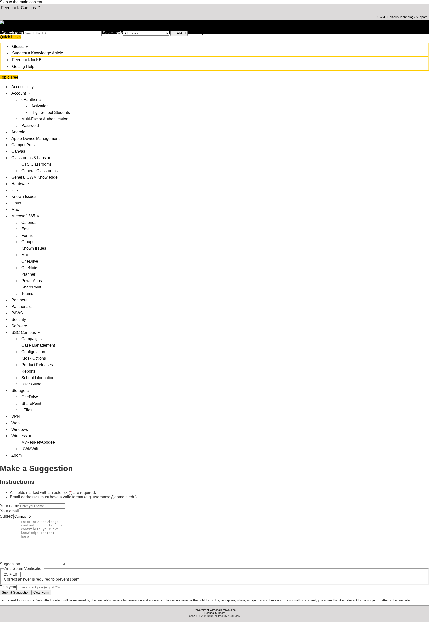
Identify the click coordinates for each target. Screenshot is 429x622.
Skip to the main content (21, 2)
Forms (27, 235)
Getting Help (23, 66)
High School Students (50, 112)
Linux (16, 203)
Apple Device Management (35, 138)
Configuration (33, 352)
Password (30, 125)
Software (19, 326)
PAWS (17, 313)
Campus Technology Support (407, 17)
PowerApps (31, 281)
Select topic (113, 33)
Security (18, 319)
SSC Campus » (25, 332)
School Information (37, 378)
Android (18, 132)
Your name (9, 506)
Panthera (19, 300)
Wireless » (21, 436)
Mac (15, 209)
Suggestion (10, 564)
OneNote (29, 268)
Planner (28, 274)
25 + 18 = (12, 574)
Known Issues (23, 196)
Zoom (16, 455)
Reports (28, 371)
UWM (381, 17)
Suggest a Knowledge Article (37, 53)
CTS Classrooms (36, 164)
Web (15, 423)
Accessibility (22, 87)
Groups (27, 242)
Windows (19, 429)
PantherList (21, 306)
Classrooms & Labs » (30, 158)
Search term (12, 33)
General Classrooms (39, 171)
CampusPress (23, 145)
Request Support (214, 612)
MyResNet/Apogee (38, 442)
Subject (6, 516)
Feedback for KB (27, 60)
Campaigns (31, 339)
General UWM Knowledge (34, 177)
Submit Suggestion (15, 592)
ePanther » (31, 99)
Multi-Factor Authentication (44, 119)
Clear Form (41, 592)
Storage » (20, 390)
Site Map (196, 33)
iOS (14, 190)
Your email (9, 511)
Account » (20, 93)
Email (26, 229)
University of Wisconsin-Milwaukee (215, 609)
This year (8, 587)
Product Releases (37, 365)
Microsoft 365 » (25, 216)
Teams (27, 293)
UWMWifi (29, 449)
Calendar (29, 222)
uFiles (26, 410)
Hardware (20, 184)
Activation (40, 106)
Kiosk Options (33, 358)
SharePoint (31, 287)
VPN (15, 416)
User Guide (31, 384)
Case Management (38, 345)
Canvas (18, 151)
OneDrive (29, 261)
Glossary (20, 46)
